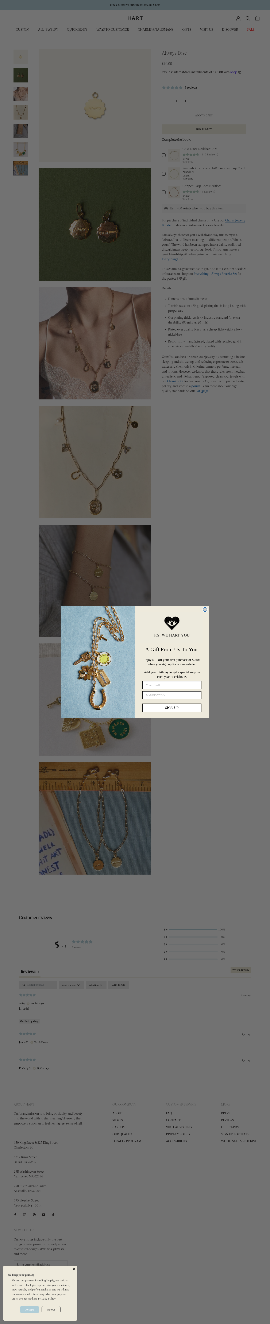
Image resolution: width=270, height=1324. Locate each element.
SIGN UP (172, 708)
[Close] (74, 1269)
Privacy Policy (47, 1298)
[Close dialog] (205, 609)
